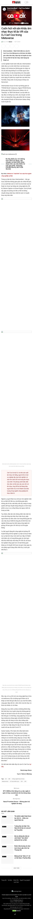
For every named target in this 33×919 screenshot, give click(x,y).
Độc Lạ (4, 816)
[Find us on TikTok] (15, 914)
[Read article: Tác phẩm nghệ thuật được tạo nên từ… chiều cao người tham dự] (7, 819)
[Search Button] (31, 2)
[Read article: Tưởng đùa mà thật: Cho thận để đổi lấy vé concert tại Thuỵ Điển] (7, 829)
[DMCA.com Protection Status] (16, 910)
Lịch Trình (16, 882)
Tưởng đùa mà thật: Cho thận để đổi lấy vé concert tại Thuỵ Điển (22, 828)
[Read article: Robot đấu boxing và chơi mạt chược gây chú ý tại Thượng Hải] (7, 849)
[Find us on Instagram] (17, 914)
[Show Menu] (2, 2)
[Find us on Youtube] (19, 914)
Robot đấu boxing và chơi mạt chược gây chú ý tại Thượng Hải (22, 848)
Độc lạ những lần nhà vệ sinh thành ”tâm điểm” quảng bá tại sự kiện (21, 838)
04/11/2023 (17, 41)
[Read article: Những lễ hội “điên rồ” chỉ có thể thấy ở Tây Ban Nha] (7, 859)
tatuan (10, 41)
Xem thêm (16, 868)
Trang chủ (3, 880)
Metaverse (5, 781)
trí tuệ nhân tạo (14, 781)
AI (6, 779)
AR (9, 779)
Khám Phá (15, 880)
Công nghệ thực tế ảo (18, 779)
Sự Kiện (10, 880)
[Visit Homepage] (16, 2)
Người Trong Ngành (25, 880)
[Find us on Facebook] (12, 914)
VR (22, 781)
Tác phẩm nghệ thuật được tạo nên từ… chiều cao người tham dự (22, 818)
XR (25, 781)
